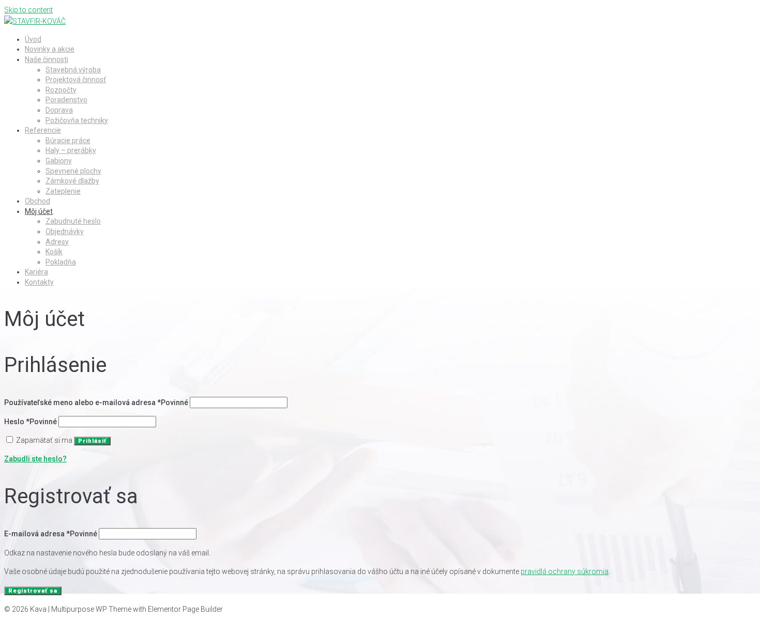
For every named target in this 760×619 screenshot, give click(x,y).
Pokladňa (60, 262)
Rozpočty (61, 90)
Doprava (59, 110)
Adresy (57, 242)
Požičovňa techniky (76, 120)
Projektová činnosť (75, 79)
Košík (54, 251)
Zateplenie (63, 191)
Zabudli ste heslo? (35, 459)
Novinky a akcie (49, 49)
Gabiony (58, 161)
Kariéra (36, 272)
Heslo (30, 421)
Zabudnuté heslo (73, 221)
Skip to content (28, 10)
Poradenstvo (66, 100)
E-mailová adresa (50, 534)
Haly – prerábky (70, 150)
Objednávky (64, 231)
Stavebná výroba (73, 70)
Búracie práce (67, 140)
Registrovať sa (32, 590)
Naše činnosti (46, 59)
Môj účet (39, 211)
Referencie (43, 130)
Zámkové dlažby (72, 181)
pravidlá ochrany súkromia (565, 571)
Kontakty (39, 282)
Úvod (33, 39)
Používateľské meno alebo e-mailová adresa (96, 402)
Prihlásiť (92, 441)
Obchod (37, 201)
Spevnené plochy (73, 171)
